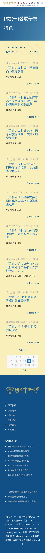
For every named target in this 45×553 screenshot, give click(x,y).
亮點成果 (12, 420)
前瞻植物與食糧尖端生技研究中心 (22, 492)
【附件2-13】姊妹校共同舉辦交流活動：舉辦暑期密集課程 (22, 134)
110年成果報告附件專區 (18, 465)
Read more (34, 83)
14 (16, 365)
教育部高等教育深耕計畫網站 (20, 446)
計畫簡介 (12, 411)
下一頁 (21, 370)
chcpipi (12, 63)
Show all (35, 51)
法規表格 (12, 425)
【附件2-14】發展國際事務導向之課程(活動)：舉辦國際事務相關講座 (22, 101)
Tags (21, 48)
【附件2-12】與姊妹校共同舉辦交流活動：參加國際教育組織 (22, 167)
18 (33, 365)
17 (29, 365)
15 (20, 365)
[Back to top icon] (40, 548)
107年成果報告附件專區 (18, 451)
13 (12, 365)
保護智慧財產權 (20, 540)
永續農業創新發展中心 (18, 497)
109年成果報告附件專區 (18, 461)
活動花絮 (12, 430)
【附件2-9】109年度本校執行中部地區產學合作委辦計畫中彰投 (22, 267)
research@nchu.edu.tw (25, 528)
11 (29, 361)
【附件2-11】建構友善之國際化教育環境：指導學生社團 (22, 201)
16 (25, 365)
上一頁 (23, 350)
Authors (11, 51)
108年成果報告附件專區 (18, 456)
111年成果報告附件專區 (18, 470)
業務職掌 (12, 415)
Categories (11, 48)
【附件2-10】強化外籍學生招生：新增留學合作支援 (22, 234)
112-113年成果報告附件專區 (20, 475)
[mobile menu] (42, 3)
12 (33, 361)
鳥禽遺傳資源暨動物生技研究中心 (22, 501)
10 (25, 361)
